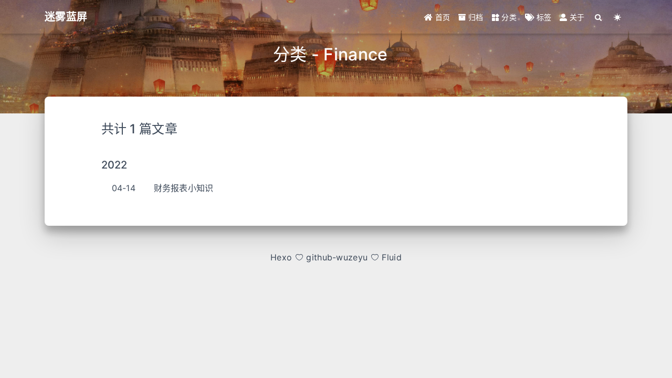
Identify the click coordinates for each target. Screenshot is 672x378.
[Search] (598, 17)
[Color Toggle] (617, 17)
